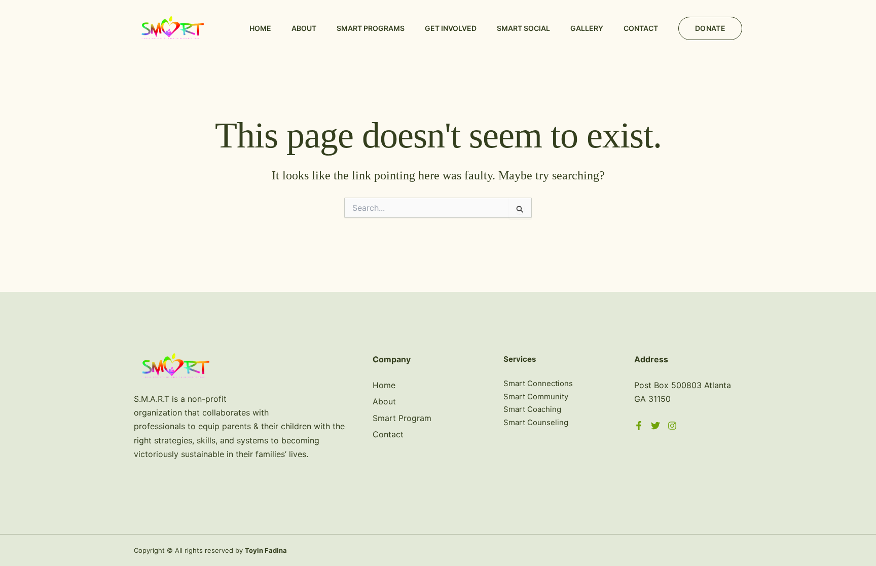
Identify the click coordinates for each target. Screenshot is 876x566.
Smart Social (523, 28)
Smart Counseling (535, 422)
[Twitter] (655, 425)
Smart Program (402, 418)
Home (260, 28)
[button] (710, 28)
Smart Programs (371, 28)
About (303, 28)
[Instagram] (672, 425)
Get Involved (451, 28)
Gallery (586, 28)
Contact (641, 28)
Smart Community (535, 396)
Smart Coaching (532, 409)
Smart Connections (538, 383)
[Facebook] (638, 425)
